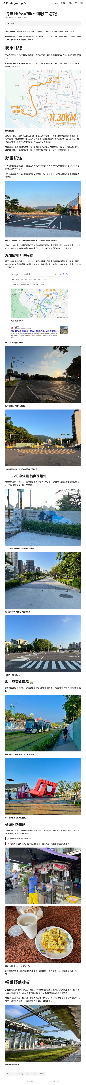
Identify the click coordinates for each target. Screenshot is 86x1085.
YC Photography (13, 3)
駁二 (28, 1074)
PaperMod (57, 1082)
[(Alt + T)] (25, 3)
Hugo (51, 1082)
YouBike (9, 1074)
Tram (34, 1074)
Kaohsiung (19, 1074)
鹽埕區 (42, 1074)
